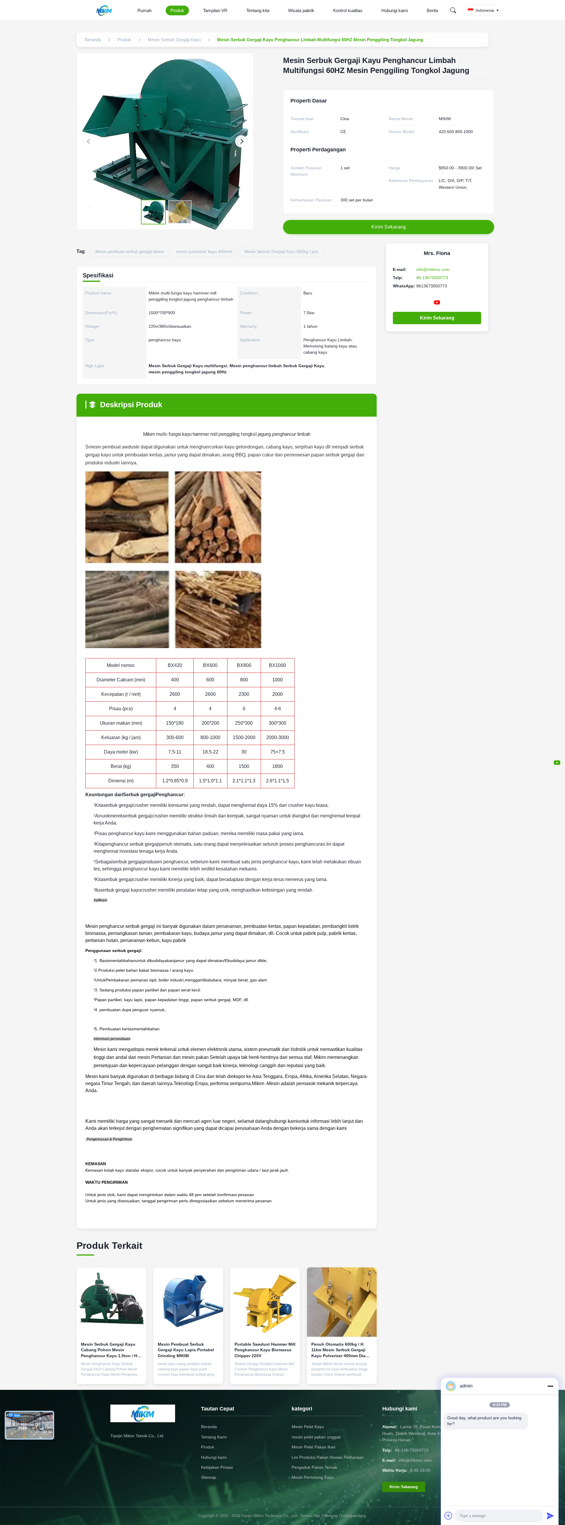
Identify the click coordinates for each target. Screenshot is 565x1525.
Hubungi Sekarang (111, 1374)
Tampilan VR (215, 10)
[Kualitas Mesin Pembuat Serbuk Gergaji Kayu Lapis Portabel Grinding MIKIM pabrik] (188, 1302)
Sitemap (208, 1477)
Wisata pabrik (301, 10)
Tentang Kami (214, 1437)
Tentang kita (257, 10)
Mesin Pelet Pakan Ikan (313, 1447)
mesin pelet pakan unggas (316, 1437)
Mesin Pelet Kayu (308, 1426)
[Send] (550, 1515)
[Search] (453, 10)
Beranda (209, 1426)
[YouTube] (557, 762)
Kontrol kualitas (348, 10)
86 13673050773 (432, 277)
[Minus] (550, 1386)
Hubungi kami (394, 10)
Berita (432, 10)
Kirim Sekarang (437, 317)
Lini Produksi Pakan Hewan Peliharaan (328, 1457)
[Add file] (448, 1515)
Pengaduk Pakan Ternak (314, 1467)
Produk (177, 10)
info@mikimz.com (432, 269)
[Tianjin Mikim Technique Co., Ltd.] (105, 10)
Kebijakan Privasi (217, 1467)
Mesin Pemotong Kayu (313, 1477)
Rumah (144, 10)
